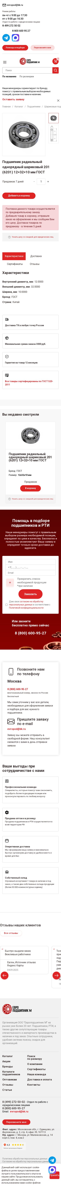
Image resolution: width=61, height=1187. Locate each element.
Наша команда (36, 1074)
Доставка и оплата (39, 1079)
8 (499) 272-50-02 (13, 1101)
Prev (4, 976)
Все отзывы (11, 933)
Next (56, 976)
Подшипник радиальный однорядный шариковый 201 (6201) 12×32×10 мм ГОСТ (30, 457)
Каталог (7, 1056)
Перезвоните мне (42, 48)
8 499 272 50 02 (11, 25)
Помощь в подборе (15, 48)
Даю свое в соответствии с (29, 604)
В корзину (30, 488)
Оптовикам (9, 1079)
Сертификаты (36, 1069)
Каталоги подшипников (11, 1073)
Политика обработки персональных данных (24, 1158)
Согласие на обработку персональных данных (26, 1161)
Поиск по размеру (34, 1057)
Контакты (33, 1084)
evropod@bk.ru (16, 728)
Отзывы (7, 1084)
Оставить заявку (13, 99)
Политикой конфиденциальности (26, 608)
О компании (34, 1064)
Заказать (30, 594)
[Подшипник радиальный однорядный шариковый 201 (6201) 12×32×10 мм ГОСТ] (30, 435)
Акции (6, 1061)
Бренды (7, 1066)
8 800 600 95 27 (21, 30)
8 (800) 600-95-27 (17, 689)
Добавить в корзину (19, 195)
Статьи (7, 1090)
